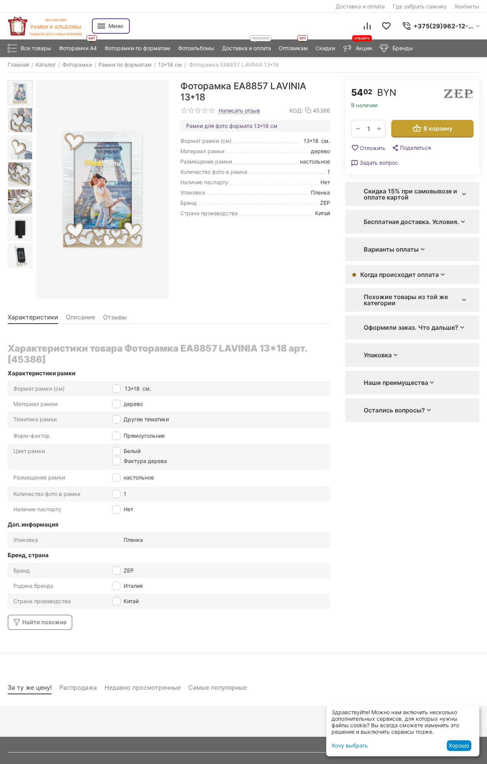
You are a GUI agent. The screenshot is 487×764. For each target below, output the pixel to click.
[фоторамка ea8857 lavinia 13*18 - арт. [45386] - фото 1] (102, 189)
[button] (411, 148)
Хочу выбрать (350, 745)
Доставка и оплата (360, 6)
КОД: (296, 110)
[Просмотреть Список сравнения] (367, 26)
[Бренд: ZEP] (458, 94)
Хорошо (459, 745)
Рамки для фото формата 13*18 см (232, 126)
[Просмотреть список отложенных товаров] (386, 26)
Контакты (467, 6)
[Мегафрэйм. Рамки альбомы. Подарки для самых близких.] (46, 26)
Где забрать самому (420, 6)
